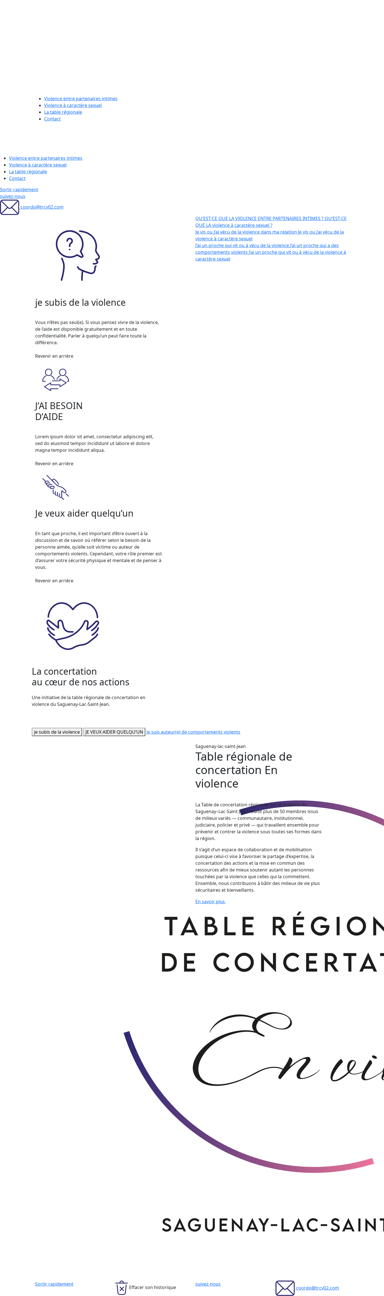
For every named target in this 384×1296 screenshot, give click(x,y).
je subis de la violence (57, 732)
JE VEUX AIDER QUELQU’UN (114, 732)
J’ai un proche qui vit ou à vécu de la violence (242, 245)
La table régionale (63, 112)
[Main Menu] (49, 141)
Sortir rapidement (19, 189)
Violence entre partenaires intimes (81, 98)
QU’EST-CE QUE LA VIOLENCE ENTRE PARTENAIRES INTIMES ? (260, 218)
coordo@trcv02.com (41, 207)
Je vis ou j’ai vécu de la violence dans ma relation (246, 232)
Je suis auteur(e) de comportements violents (193, 732)
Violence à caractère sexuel (73, 105)
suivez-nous (12, 196)
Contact (52, 119)
